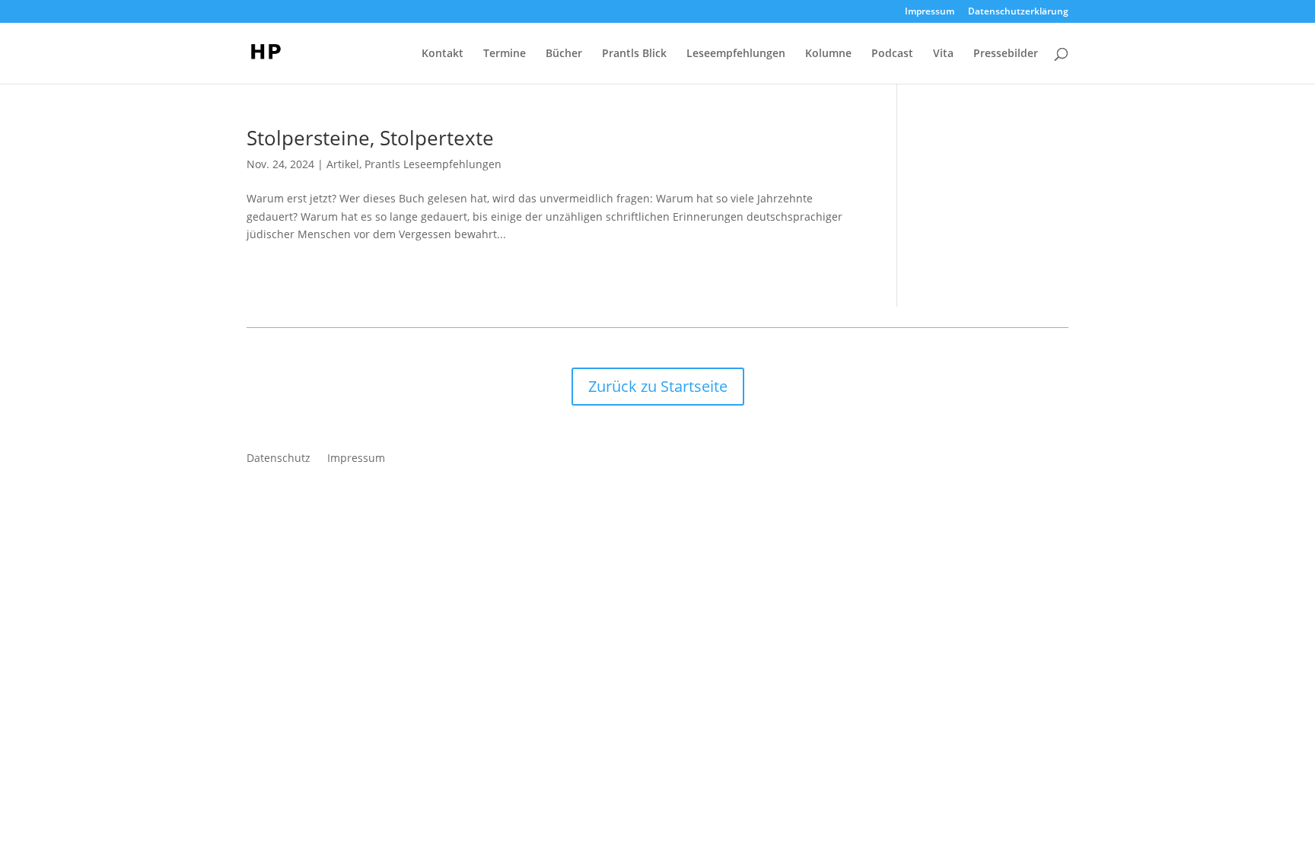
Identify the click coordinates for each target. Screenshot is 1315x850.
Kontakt (442, 54)
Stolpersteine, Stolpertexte (370, 137)
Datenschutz (278, 459)
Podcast (892, 54)
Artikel (342, 164)
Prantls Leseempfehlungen (433, 164)
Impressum (929, 12)
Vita (943, 54)
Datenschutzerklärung (1018, 12)
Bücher (564, 54)
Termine (504, 54)
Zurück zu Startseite (658, 386)
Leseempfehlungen (735, 54)
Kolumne (828, 54)
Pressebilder (1005, 54)
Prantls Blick (634, 54)
